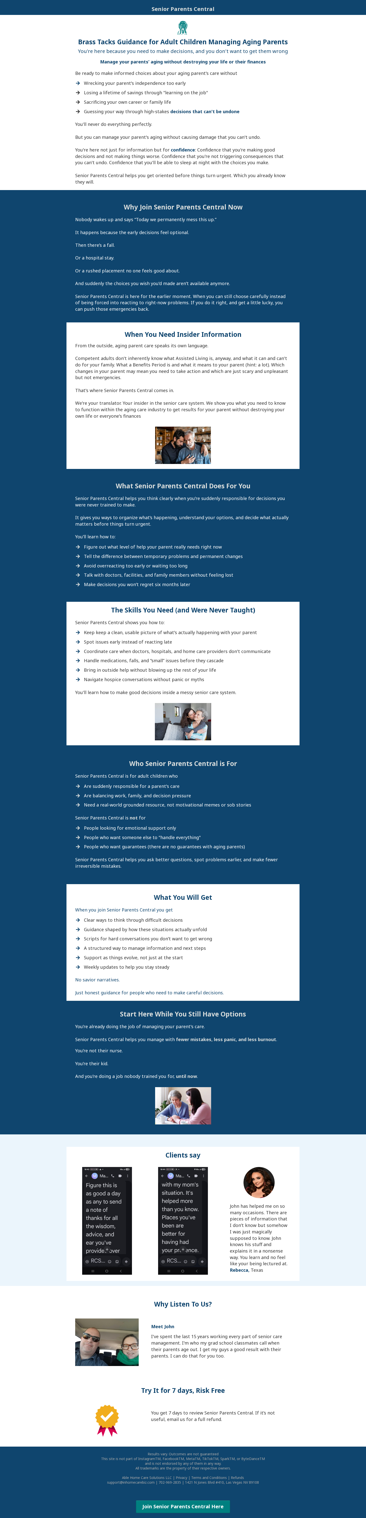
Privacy (181, 1477)
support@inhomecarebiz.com (131, 1482)
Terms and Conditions (209, 1477)
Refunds (237, 1477)
